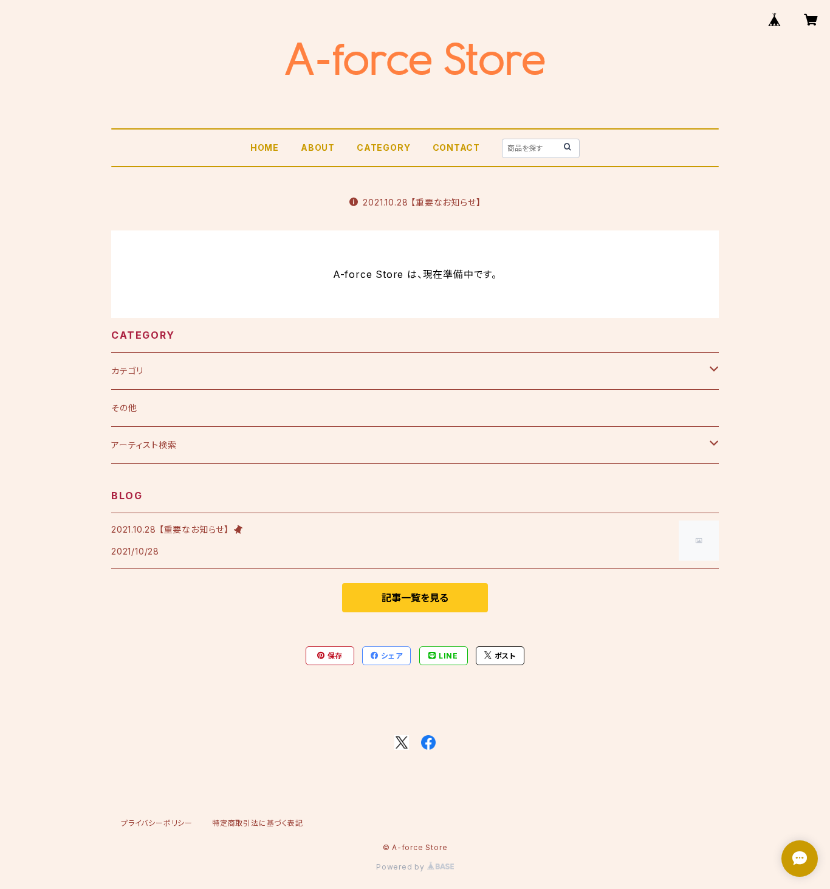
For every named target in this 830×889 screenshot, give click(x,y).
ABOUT (318, 147)
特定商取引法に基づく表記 (257, 823)
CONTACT (457, 147)
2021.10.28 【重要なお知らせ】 (422, 202)
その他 (124, 408)
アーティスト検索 (143, 445)
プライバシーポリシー (157, 823)
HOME (264, 147)
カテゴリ (127, 370)
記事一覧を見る (415, 598)
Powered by (401, 866)
